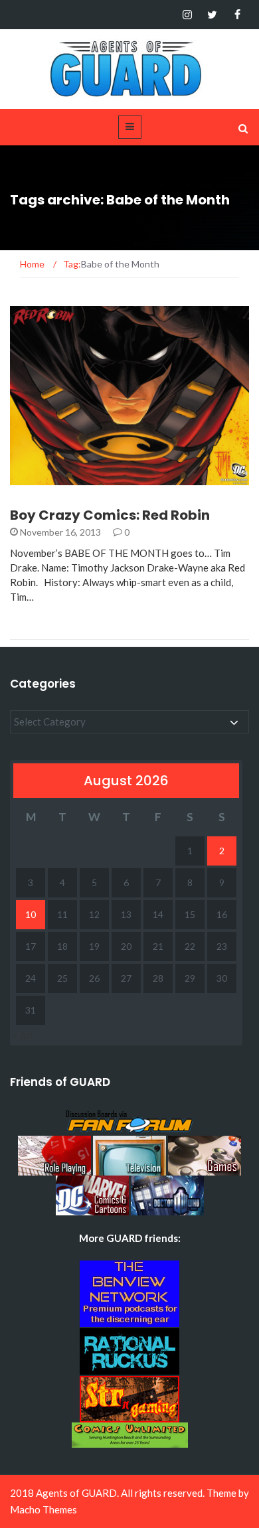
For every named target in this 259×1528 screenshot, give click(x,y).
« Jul (22, 1035)
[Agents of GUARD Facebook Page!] (237, 14)
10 (30, 914)
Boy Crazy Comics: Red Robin (110, 515)
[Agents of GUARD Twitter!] (212, 14)
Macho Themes (43, 1509)
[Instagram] (187, 14)
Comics (46, 477)
